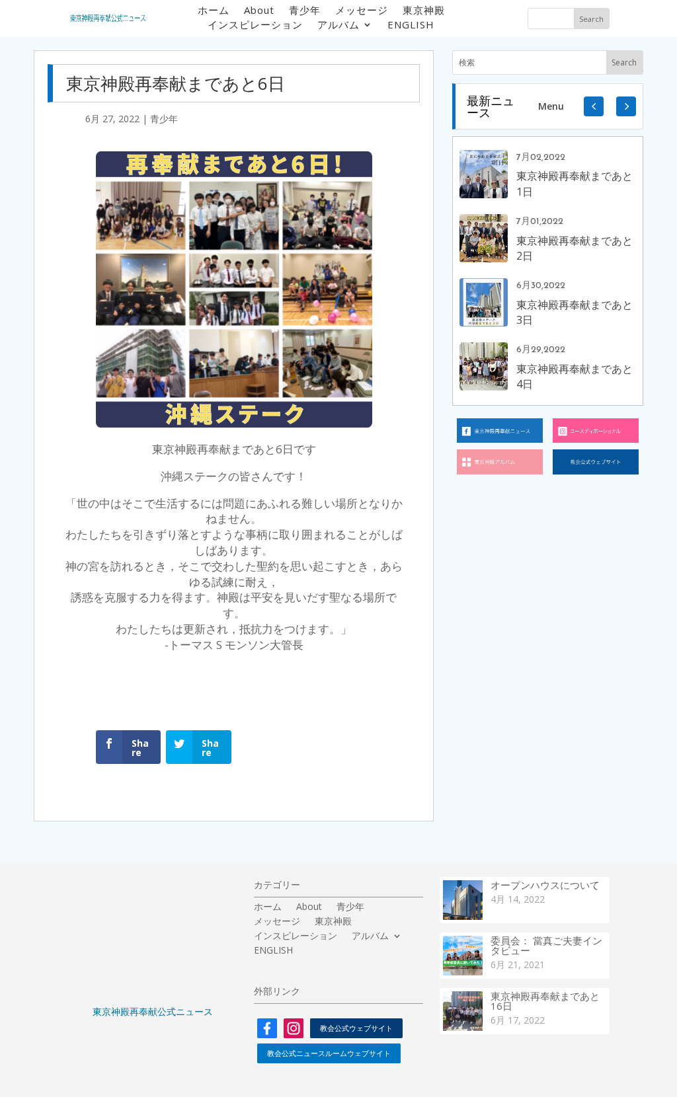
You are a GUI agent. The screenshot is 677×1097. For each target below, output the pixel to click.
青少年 (305, 11)
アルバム (338, 25)
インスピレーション (255, 25)
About (259, 11)
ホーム (213, 11)
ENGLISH (410, 25)
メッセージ (361, 11)
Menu (551, 106)
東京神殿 (424, 11)
